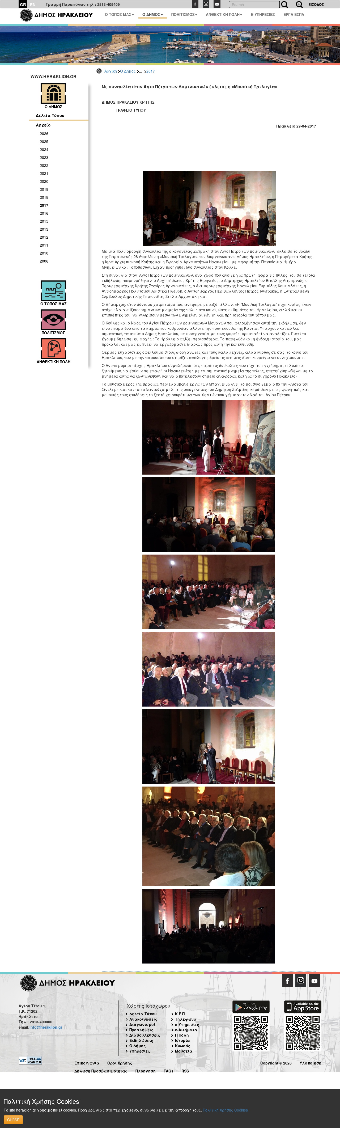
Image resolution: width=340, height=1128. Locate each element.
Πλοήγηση (145, 1070)
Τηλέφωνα (186, 1019)
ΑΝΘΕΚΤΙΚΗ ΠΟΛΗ (223, 14)
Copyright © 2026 (276, 1062)
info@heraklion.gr (45, 1027)
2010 (44, 253)
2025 (44, 141)
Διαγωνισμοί (142, 1024)
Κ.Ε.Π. (180, 1013)
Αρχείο (43, 125)
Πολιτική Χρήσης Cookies (225, 1110)
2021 (44, 173)
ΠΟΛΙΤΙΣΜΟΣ (183, 14)
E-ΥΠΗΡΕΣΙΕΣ (263, 14)
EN (33, 4)
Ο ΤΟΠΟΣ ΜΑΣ (118, 14)
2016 (44, 213)
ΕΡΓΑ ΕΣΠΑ (293, 14)
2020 (44, 181)
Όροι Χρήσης (119, 1062)
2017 (150, 71)
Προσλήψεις (141, 1029)
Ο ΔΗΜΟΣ (151, 14)
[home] (60, 16)
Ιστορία (182, 1040)
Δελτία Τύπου (50, 115)
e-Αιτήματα (186, 1029)
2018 (44, 197)
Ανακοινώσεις (143, 1019)
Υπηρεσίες (139, 1051)
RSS (185, 1070)
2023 (44, 157)
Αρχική (110, 71)
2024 (44, 149)
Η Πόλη (182, 1035)
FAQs (168, 1070)
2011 (44, 245)
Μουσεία (183, 1051)
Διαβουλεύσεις (144, 1035)
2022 (44, 165)
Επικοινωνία (86, 1062)
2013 (44, 229)
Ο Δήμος (128, 71)
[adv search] (298, 4)
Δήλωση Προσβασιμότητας (101, 1070)
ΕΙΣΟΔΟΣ (316, 4)
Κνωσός (182, 1045)
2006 (44, 261)
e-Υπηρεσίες (187, 1024)
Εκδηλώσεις (141, 1040)
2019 (44, 189)
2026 (44, 133)
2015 (44, 221)
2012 (44, 237)
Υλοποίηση (310, 1062)
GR (23, 4)
